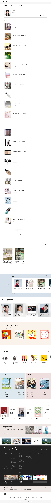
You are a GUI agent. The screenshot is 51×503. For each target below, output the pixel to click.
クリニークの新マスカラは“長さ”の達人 (17, 161)
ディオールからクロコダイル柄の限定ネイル (18, 180)
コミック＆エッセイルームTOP (37, 453)
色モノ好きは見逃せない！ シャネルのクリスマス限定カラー (20, 45)
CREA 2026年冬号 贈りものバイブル (20, 459)
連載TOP (12, 453)
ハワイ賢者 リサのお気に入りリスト (14, 457)
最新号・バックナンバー (6, 482)
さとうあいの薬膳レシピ (13, 462)
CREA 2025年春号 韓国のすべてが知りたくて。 (21, 465)
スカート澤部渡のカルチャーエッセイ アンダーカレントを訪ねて (37, 462)
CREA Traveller (20, 501)
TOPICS (4, 467)
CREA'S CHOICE (5, 466)
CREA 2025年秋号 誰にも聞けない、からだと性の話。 (22, 461)
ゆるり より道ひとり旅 (36, 463)
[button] (2, 267)
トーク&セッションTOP (28, 453)
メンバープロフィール (21, 482)
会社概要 (14, 497)
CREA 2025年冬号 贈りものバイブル (20, 467)
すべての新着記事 (5, 453)
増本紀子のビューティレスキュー (14, 468)
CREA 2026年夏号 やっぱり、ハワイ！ (20, 455)
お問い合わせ (18, 497)
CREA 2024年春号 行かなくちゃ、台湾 (20, 472)
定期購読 (32, 497)
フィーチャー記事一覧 (44, 244)
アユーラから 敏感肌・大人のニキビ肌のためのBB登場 (19, 113)
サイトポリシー (36, 497)
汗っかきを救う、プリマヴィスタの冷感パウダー (19, 190)
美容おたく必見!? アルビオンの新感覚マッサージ (19, 74)
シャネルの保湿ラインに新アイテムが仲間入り (18, 200)
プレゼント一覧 (46, 435)
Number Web (24, 501)
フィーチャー (5, 465)
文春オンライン (28, 501)
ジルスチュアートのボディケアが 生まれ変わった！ (19, 84)
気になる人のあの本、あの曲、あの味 (29, 455)
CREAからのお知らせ (6, 468)
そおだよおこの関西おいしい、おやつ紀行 (14, 461)
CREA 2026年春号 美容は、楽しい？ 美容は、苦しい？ (22, 457)
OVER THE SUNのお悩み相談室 (29, 458)
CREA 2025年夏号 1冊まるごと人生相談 (21, 463)
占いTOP (42, 453)
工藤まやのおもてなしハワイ (14, 458)
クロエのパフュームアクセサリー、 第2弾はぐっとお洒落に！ (20, 64)
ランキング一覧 (45, 275)
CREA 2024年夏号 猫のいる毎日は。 (20, 470)
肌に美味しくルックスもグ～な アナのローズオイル (19, 25)
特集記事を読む (6, 394)
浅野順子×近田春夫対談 (28, 456)
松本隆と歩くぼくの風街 (28, 457)
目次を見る (6, 392)
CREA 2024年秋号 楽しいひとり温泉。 (20, 468)
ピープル (12, 482)
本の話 (31, 501)
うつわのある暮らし (13, 463)
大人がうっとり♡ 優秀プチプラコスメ (14, 466)
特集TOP (19, 453)
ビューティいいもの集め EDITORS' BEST (13, 465)
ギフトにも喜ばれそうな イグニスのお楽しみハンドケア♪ (20, 35)
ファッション (5, 461)
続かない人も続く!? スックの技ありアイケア (18, 103)
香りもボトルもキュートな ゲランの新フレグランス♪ (19, 141)
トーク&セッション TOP (45, 300)
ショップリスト (6, 396)
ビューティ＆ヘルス (14, 27)
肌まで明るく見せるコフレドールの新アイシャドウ (19, 219)
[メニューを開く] (47, 1)
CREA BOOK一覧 (45, 404)
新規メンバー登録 (6, 433)
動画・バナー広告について (22, 497)
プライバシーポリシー (41, 497)
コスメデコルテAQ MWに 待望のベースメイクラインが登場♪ (20, 151)
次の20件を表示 (19, 230)
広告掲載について (28, 497)
